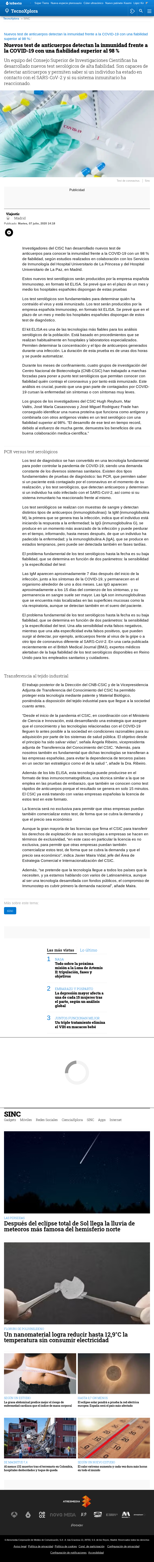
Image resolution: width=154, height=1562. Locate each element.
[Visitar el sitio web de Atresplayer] (140, 1515)
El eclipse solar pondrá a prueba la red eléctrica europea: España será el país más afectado (108, 1404)
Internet (116, 1120)
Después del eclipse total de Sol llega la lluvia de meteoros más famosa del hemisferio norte (69, 1226)
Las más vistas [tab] (60, 949)
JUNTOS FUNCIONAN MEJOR (77, 1018)
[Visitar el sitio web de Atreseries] (84, 1515)
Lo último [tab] (88, 949)
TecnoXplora (11, 18)
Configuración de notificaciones (68, 1552)
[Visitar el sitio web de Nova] (56, 1515)
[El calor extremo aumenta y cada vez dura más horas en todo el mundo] (114, 1438)
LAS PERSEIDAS (14, 1218)
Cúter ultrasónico (93, 3)
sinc (10, 910)
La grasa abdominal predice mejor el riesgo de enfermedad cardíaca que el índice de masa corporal (38, 1404)
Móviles (26, 1120)
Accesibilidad (96, 1552)
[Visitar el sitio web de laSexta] (28, 1515)
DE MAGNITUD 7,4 (15, 1462)
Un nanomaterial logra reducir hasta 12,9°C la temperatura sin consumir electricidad (66, 1337)
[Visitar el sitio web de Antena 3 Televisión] (14, 1515)
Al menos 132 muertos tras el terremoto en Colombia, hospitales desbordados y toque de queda (38, 1468)
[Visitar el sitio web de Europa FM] (112, 1515)
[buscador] (141, 11)
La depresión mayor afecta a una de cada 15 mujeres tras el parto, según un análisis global (79, 999)
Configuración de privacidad (123, 1546)
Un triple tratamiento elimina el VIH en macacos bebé (80, 1024)
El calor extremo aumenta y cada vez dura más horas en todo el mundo (112, 1468)
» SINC (25, 18)
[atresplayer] (132, 11)
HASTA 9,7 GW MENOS (93, 1398)
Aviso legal (20, 1546)
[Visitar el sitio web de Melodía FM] (126, 1515)
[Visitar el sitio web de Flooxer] (77, 1525)
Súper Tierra (41, 3)
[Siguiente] (147, 3)
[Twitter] (8, 218)
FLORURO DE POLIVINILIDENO (24, 1329)
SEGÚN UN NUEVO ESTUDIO (96, 1462)
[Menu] (149, 11)
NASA (59, 959)
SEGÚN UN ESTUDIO (17, 1398)
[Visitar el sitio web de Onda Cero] (98, 1515)
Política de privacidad (40, 1546)
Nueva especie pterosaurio (66, 3)
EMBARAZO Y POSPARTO (74, 989)
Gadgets (10, 1120)
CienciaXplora (72, 1120)
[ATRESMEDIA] (77, 1501)
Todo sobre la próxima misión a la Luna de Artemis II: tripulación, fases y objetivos (79, 970)
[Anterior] (30, 3)
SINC (12, 1114)
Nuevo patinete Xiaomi (118, 3)
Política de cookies (66, 1546)
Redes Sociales (47, 1120)
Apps (102, 1120)
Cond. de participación (91, 1546)
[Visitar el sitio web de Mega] (70, 1515)
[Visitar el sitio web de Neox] (42, 1515)
